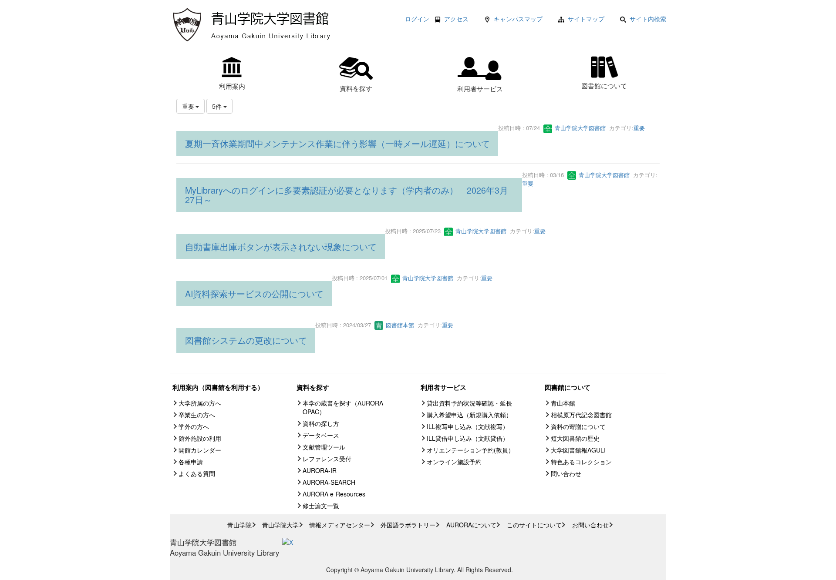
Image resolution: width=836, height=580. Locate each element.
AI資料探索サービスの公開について (254, 293)
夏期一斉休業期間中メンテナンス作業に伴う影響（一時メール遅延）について (337, 143)
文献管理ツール (324, 447)
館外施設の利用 (200, 438)
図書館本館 (399, 325)
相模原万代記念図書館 (581, 414)
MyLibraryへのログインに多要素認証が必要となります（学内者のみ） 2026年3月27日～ (346, 195)
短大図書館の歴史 (575, 438)
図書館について (604, 85)
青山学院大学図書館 (579, 128)
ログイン (417, 18)
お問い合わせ (590, 524)
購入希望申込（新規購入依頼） (469, 414)
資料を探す (356, 88)
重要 (639, 128)
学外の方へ (194, 426)
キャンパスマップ (518, 18)
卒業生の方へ (197, 414)
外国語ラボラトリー (408, 524)
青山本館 (563, 403)
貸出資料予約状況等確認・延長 (469, 403)
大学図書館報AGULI (578, 450)
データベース (321, 435)
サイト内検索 (648, 18)
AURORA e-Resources (334, 493)
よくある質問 (197, 473)
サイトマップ (586, 18)
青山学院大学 (280, 524)
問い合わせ (566, 473)
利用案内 (232, 86)
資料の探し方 (321, 423)
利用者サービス (480, 88)
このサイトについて (534, 524)
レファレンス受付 (327, 458)
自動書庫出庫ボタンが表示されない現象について (281, 246)
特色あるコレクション (581, 461)
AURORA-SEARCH (329, 482)
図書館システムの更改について (246, 340)
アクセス (456, 18)
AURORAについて (471, 524)
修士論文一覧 (321, 505)
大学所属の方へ (200, 403)
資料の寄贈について (578, 426)
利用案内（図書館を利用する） (218, 387)
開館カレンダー (200, 450)
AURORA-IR (320, 470)
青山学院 (239, 524)
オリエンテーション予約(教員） (470, 450)
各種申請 (191, 461)
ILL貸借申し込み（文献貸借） (468, 438)
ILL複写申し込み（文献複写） (468, 426)
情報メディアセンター (339, 524)
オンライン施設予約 (454, 461)
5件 (217, 106)
